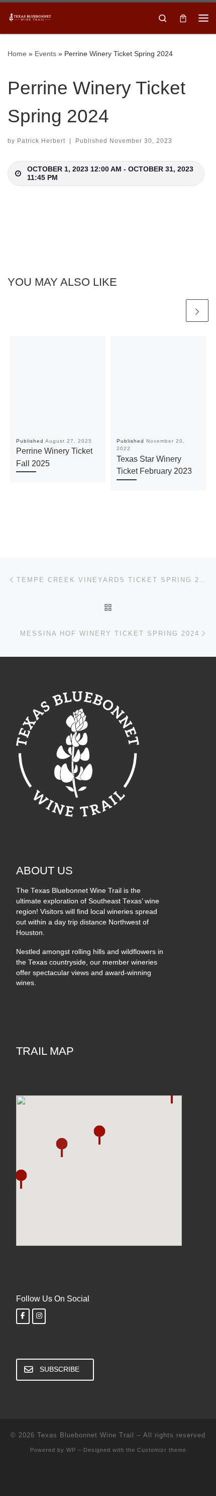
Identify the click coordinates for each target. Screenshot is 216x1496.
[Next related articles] (197, 310)
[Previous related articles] (172, 310)
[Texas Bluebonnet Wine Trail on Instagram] (39, 1316)
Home (17, 54)
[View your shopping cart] (183, 18)
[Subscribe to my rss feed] (108, 1476)
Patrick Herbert (41, 140)
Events (45, 54)
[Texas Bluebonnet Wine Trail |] (30, 17)
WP (71, 1450)
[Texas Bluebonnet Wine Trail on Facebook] (23, 1316)
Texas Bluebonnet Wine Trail (85, 1435)
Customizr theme (161, 1450)
